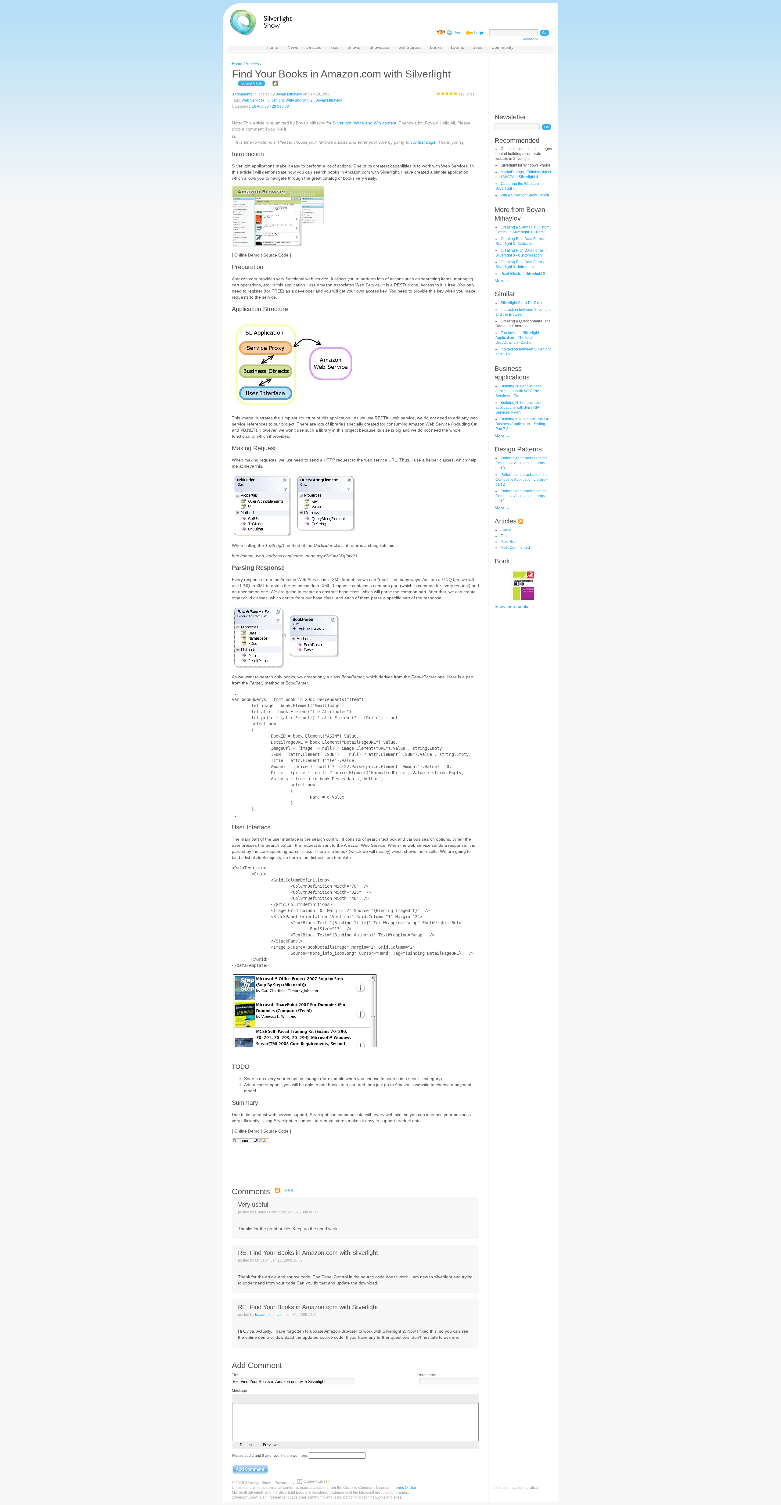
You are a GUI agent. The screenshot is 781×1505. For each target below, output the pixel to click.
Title (235, 1375)
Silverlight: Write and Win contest (364, 122)
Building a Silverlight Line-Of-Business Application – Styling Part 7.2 (522, 424)
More (500, 280)
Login (479, 32)
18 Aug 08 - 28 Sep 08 (270, 106)
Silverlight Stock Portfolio (521, 303)
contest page (423, 142)
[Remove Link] (299, 1399)
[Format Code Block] (308, 1399)
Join (458, 32)
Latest (506, 530)
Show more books (512, 606)
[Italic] (244, 1399)
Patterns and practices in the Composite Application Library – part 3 (521, 463)
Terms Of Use (405, 1487)
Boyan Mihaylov (288, 94)
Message (239, 1390)
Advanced (530, 39)
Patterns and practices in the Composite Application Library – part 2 (521, 479)
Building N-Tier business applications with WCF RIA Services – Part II (518, 391)
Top (504, 536)
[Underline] (251, 1399)
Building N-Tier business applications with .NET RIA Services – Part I (518, 407)
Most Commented (515, 547)
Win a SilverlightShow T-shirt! (525, 195)
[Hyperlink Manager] (292, 1399)
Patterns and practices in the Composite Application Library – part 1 (521, 496)
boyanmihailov (267, 1315)
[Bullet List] (275, 1399)
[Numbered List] (268, 1399)
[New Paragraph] (284, 1399)
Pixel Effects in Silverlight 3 (523, 273)
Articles (252, 64)
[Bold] (237, 1399)
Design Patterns (518, 449)
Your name (427, 1375)
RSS (289, 1190)
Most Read (510, 542)
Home (237, 64)
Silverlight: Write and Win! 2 (290, 100)
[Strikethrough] (259, 1399)
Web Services (253, 100)
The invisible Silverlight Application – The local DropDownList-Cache (517, 338)
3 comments (242, 94)
